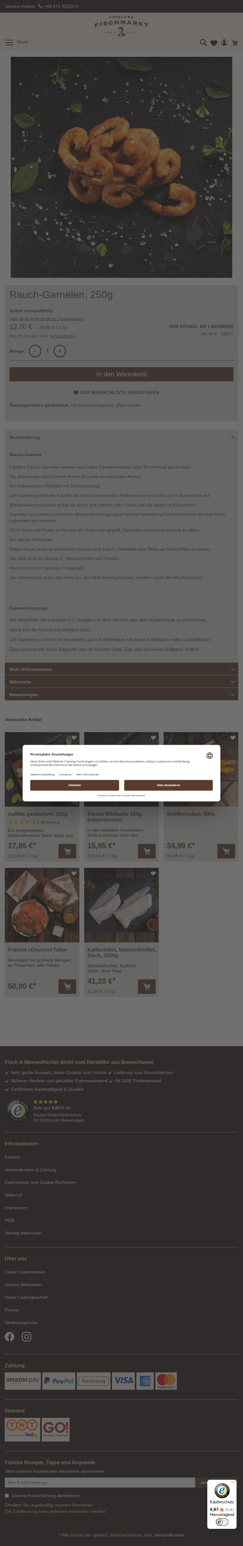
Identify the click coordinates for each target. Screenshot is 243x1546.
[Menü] (233, 1483)
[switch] (222, 1522)
